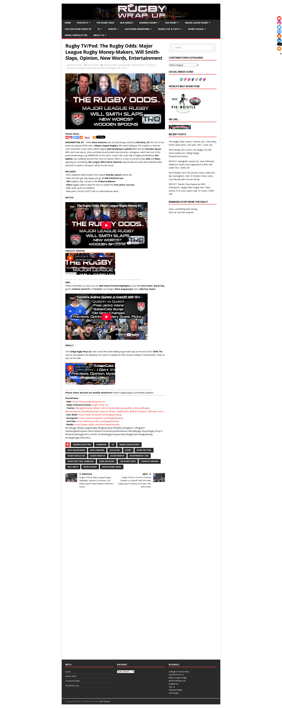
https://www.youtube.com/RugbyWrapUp (98, 421)
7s (98, 29)
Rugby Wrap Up (70, 279)
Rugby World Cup (76, 455)
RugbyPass (174, 683)
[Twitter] (74, 137)
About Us (98, 35)
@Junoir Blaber (108, 411)
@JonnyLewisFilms (124, 408)
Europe (112, 29)
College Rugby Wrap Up (78, 29)
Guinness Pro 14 (176, 674)
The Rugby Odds (105, 22)
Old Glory (115, 450)
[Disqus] (115, 535)
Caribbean (101, 444)
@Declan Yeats (155, 411)
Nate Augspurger (76, 450)
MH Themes (105, 701)
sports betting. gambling (81, 461)
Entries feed (70, 676)
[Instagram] (70, 137)
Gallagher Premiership (179, 671)
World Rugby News (111, 467)
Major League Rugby (196, 22)
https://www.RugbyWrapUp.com (88, 401)
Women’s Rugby (148, 22)
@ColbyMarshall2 (90, 411)
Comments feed (72, 681)
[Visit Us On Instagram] (185, 79)
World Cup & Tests (169, 29)
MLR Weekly (126, 22)
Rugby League (195, 29)
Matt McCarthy (138, 65)
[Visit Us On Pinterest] (204, 79)
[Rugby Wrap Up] (141, 18)
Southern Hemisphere (137, 29)
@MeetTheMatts (138, 411)
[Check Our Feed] (196, 79)
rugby (128, 450)
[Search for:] (192, 47)
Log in (67, 671)
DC (113, 444)
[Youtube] (67, 137)
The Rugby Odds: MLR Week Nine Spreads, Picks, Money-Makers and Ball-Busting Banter (110, 279)
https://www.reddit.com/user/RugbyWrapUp (97, 424)
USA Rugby (171, 22)
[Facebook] (77, 137)
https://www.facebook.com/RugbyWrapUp (100, 414)
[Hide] (281, 54)
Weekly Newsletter (76, 35)
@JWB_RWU (123, 411)
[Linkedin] (279, 40)
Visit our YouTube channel (181, 212)
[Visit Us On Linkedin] (200, 79)
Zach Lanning (93, 65)
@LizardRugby (142, 408)
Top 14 (172, 687)
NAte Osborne (97, 450)
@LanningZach (72, 411)
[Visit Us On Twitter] (181, 79)
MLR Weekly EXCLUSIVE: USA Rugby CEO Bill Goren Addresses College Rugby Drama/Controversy (190, 153)
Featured (108, 65)
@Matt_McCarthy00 (103, 408)
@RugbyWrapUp (84, 408)
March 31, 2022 (76, 65)
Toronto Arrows (149, 461)
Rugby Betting (144, 450)
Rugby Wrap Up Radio (95, 68)
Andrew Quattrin (82, 444)
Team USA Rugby (107, 461)
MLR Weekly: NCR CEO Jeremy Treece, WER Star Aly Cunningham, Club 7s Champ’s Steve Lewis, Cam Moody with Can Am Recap (192, 176)
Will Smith (73, 467)
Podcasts (82, 22)
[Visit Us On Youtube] (189, 79)
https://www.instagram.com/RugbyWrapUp (101, 418)
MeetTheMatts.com (177, 680)
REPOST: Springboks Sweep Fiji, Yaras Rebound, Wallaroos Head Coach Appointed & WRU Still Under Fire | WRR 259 (191, 164)
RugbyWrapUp (117, 455)
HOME (68, 22)
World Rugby (90, 467)
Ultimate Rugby (175, 689)
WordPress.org (72, 685)
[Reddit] (81, 137)
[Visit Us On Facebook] (193, 79)
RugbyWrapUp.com (139, 455)
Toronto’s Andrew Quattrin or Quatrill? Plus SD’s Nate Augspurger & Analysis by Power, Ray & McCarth (115, 390)
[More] (94, 137)
